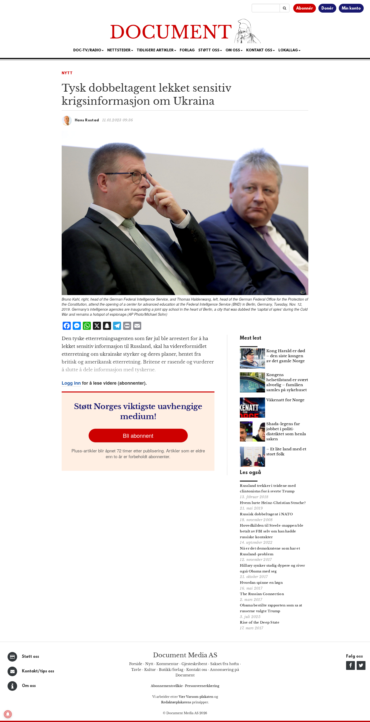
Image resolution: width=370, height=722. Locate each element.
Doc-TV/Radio (87, 50)
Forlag (187, 50)
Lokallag (288, 50)
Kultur (150, 669)
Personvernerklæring (202, 686)
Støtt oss (30, 657)
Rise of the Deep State (259, 622)
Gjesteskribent (194, 664)
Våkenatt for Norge (285, 400)
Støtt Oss (208, 50)
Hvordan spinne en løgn (261, 583)
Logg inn (71, 383)
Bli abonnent (138, 435)
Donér (327, 8)
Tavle (136, 669)
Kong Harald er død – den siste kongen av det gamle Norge (285, 355)
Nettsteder (119, 50)
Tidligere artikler (155, 50)
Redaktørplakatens (176, 702)
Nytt (67, 73)
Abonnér (304, 8)
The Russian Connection (262, 594)
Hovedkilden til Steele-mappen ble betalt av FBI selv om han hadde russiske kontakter (271, 531)
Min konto (351, 8)
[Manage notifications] (8, 714)
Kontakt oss (259, 50)
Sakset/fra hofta (224, 664)
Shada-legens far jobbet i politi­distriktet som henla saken (286, 431)
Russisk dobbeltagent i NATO (266, 514)
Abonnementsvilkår (167, 686)
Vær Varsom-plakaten (196, 697)
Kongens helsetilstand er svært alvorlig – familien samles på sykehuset (287, 382)
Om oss (29, 686)
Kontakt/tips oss (38, 671)
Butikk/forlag (171, 669)
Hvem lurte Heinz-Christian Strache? (273, 503)
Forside (135, 664)
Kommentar (167, 664)
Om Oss (233, 50)
